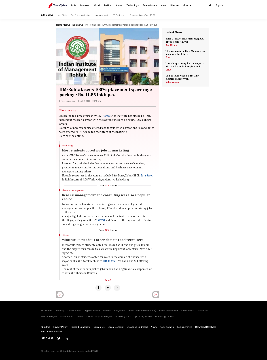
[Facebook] (98, 288)
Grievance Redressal (137, 327)
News (67, 24)
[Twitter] (108, 288)
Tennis (80, 316)
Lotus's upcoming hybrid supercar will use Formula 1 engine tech (185, 65)
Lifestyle (174, 5)
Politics (107, 5)
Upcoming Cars (123, 316)
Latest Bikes (187, 310)
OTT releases (119, 15)
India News (77, 24)
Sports (118, 5)
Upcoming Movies (143, 316)
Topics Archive (184, 327)
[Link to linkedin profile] (66, 338)
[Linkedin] (117, 288)
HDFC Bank (109, 261)
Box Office (171, 45)
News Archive (167, 327)
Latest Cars (202, 310)
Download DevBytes (205, 327)
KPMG (101, 220)
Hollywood (119, 310)
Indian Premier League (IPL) (142, 310)
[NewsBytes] (57, 5)
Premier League (49, 316)
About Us (45, 327)
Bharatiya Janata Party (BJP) (142, 15)
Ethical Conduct (115, 327)
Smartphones (67, 316)
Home (59, 24)
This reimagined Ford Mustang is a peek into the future (185, 53)
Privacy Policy (60, 327)
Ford (167, 57)
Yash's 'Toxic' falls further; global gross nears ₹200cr (184, 40)
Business (84, 5)
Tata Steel (147, 175)
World (97, 5)
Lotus (168, 69)
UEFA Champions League (99, 316)
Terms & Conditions (80, 327)
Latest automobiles (168, 310)
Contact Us (99, 327)
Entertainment (150, 5)
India (73, 5)
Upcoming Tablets (164, 316)
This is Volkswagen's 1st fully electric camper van (182, 77)
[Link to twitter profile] (58, 338)
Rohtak (107, 116)
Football (107, 310)
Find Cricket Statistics (51, 331)
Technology (132, 5)
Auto (163, 5)
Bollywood (46, 310)
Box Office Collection (81, 15)
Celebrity (59, 310)
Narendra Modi (101, 15)
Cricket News (74, 310)
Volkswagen (172, 82)
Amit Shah (62, 15)
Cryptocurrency (92, 310)
